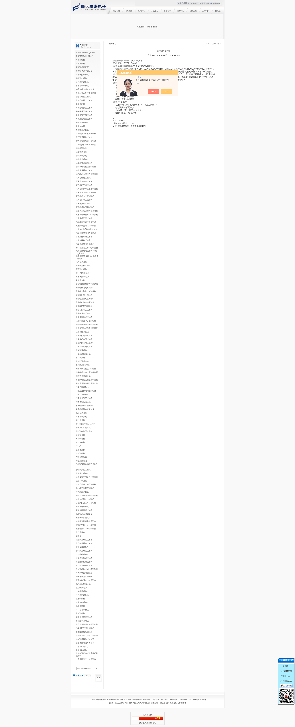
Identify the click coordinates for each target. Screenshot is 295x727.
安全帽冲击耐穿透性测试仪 (87, 284)
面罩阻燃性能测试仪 (84, 632)
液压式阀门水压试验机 (85, 343)
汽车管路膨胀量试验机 (85, 628)
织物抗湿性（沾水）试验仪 (87, 635)
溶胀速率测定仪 (82, 621)
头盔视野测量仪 (82, 332)
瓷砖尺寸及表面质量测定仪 (87, 383)
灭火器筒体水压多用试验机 (87, 189)
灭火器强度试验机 (83, 178)
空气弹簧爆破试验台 (84, 137)
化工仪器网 (164, 703)
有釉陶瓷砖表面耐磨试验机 (87, 380)
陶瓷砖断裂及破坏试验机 (86, 369)
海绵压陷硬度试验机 (84, 119)
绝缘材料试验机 (82, 602)
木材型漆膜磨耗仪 (83, 361)
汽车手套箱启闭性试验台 (86, 233)
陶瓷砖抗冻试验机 (83, 376)
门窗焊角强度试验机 (84, 398)
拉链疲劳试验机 (82, 591)
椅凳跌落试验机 (82, 492)
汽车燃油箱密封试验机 (85, 244)
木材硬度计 (80, 358)
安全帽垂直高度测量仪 (85, 299)
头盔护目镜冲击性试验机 (86, 321)
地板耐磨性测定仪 (83, 518)
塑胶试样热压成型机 (84, 431)
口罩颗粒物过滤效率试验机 (87, 569)
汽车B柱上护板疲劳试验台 (86, 229)
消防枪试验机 (81, 152)
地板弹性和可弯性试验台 (86, 529)
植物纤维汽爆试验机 (84, 558)
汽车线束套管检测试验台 (86, 222)
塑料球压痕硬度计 (83, 67)
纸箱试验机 (80, 606)
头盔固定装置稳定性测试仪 (87, 328)
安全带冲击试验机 (83, 313)
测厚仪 (78, 536)
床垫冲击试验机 (82, 473)
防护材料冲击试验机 (84, 347)
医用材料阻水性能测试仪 (86, 580)
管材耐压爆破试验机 (84, 551)
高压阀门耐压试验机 (84, 335)
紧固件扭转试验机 (83, 402)
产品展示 (154, 11)
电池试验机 (80, 613)
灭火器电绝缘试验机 (84, 185)
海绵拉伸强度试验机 (84, 108)
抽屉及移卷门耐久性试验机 (87, 477)
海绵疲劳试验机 (82, 130)
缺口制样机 (80, 435)
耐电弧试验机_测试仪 (84, 56)
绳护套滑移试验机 (83, 265)
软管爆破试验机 (82, 554)
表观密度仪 (80, 450)
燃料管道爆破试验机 (84, 565)
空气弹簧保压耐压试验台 (86, 145)
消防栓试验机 (81, 148)
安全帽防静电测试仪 (84, 306)
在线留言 (193, 11)
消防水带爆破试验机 (84, 170)
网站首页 (116, 11)
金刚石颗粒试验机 (83, 97)
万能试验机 (80, 60)
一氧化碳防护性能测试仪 (86, 659)
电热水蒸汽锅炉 (82, 277)
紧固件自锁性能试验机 (85, 405)
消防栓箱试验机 (82, 159)
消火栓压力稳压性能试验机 (87, 174)
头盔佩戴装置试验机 (84, 317)
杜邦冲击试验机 (82, 595)
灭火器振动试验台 (83, 203)
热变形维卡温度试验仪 (85, 89)
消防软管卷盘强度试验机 (86, 167)
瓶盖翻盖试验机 (82, 350)
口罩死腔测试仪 (82, 646)
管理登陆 (173, 703)
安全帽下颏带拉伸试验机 (86, 291)
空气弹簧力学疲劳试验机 (86, 133)
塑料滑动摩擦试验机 (84, 510)
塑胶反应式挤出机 (83, 428)
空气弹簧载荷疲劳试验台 (86, 141)
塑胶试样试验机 (82, 506)
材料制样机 (80, 442)
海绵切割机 (80, 104)
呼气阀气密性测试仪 (84, 573)
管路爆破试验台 (82, 547)
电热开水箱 (80, 280)
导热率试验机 (81, 417)
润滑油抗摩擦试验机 (84, 617)
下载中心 (180, 11)
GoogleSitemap (199, 699)
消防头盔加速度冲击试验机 (87, 211)
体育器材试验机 (82, 610)
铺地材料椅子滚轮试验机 (86, 525)
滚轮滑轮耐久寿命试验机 (86, 484)
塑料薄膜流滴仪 (82, 273)
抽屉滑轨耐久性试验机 (85, 499)
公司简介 (129, 11)
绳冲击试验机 (81, 262)
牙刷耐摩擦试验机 (83, 354)
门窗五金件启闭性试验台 (86, 391)
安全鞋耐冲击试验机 (84, 310)
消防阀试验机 (81, 156)
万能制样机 (80, 439)
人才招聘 (206, 11)
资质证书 (167, 11)
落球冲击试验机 (82, 86)
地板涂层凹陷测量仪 (84, 514)
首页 (208, 44)
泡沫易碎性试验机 (83, 584)
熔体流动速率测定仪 (84, 71)
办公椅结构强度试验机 (85, 488)
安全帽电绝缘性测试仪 (85, 302)
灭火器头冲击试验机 (84, 200)
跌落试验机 (80, 599)
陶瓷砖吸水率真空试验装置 (87, 372)
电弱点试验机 (81, 413)
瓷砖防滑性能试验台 (84, 365)
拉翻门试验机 (81, 481)
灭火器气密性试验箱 (84, 181)
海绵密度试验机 (82, 122)
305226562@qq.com (123, 703)
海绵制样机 (80, 126)
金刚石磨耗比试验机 (84, 100)
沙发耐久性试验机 (83, 470)
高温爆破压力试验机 (84, 562)
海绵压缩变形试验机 (84, 115)
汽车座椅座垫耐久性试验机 (87, 215)
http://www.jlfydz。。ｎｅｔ (125, 123)
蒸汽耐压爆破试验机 (84, 543)
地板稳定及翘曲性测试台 (86, 521)
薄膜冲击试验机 (82, 269)
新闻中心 (142, 11)
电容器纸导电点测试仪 (85, 409)
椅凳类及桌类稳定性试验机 (87, 495)
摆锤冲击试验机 (82, 78)
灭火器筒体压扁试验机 (85, 207)
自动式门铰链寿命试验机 (86, 503)
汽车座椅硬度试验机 (84, 218)
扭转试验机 (80, 453)
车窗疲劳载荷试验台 (84, 237)
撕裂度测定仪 (81, 461)
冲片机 (78, 446)
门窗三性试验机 (82, 387)
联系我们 (218, 11)
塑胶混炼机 (80, 420)
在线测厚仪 (80, 532)
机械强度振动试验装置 (85, 639)
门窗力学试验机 (82, 394)
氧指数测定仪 (81, 588)
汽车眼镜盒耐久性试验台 (86, 226)
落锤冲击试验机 (82, 82)
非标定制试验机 (82, 650)
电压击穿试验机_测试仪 (85, 52)
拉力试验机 (80, 63)
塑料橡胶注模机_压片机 (85, 424)
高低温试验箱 (81, 457)
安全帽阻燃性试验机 (84, 295)
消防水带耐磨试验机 (84, 163)
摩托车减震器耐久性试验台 (87, 248)
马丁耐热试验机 (82, 75)
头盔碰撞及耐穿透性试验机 (87, 324)
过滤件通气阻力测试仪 (85, 643)
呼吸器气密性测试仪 (84, 576)
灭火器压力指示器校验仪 (86, 192)
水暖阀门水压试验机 (84, 339)
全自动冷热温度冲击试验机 (87, 624)
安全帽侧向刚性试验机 (85, 288)
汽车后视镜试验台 (83, 240)
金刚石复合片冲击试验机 (86, 93)
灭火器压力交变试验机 (85, 196)
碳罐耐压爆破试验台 (84, 540)
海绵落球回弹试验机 (84, 111)
